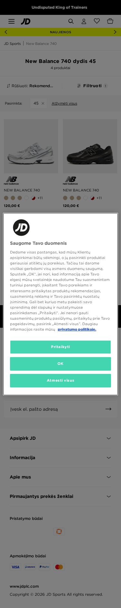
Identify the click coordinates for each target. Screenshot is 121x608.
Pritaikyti (60, 347)
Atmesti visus (60, 380)
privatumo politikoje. (77, 329)
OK (60, 363)
